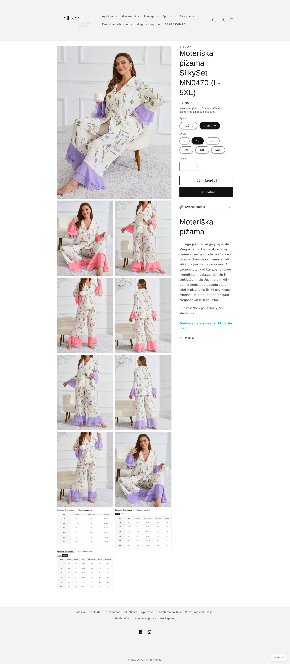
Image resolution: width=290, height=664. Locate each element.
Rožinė (188, 125)
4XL (202, 149)
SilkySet (141, 660)
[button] (109, 16)
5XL (218, 149)
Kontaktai (95, 612)
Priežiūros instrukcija (199, 612)
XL (198, 140)
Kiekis (183, 158)
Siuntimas (130, 612)
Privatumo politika (169, 612)
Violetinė (210, 125)
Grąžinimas (112, 612)
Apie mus (147, 612)
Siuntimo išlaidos (212, 108)
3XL (186, 149)
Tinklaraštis (122, 618)
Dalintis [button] (189, 337)
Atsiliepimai (167, 618)
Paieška (80, 612)
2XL (212, 140)
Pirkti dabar (206, 192)
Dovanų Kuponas (145, 618)
